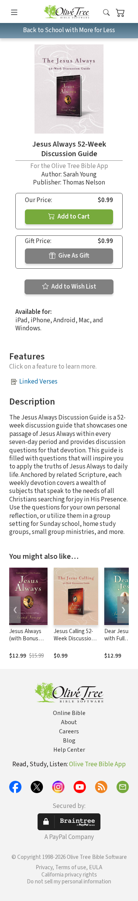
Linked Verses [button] (38, 381)
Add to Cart (73, 216)
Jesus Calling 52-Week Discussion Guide (74, 638)
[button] (106, 13)
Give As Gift (73, 255)
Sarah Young (80, 174)
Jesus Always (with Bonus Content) (25, 638)
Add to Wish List (73, 286)
